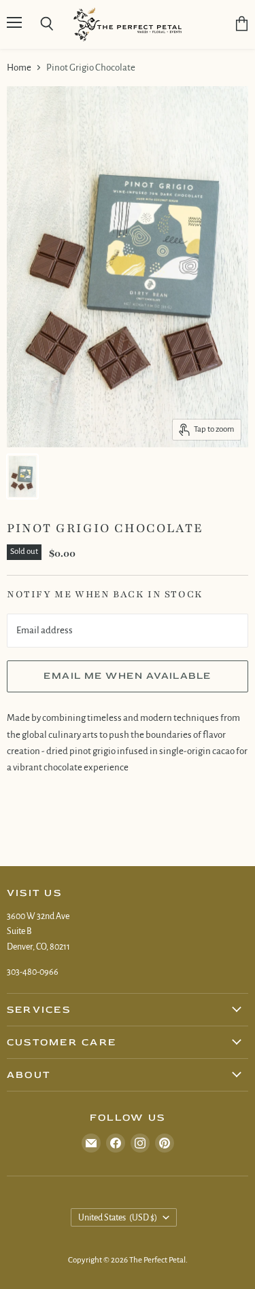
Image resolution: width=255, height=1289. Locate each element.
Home (19, 67)
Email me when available (127, 675)
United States (118, 1217)
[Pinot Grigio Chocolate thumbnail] (22, 476)
